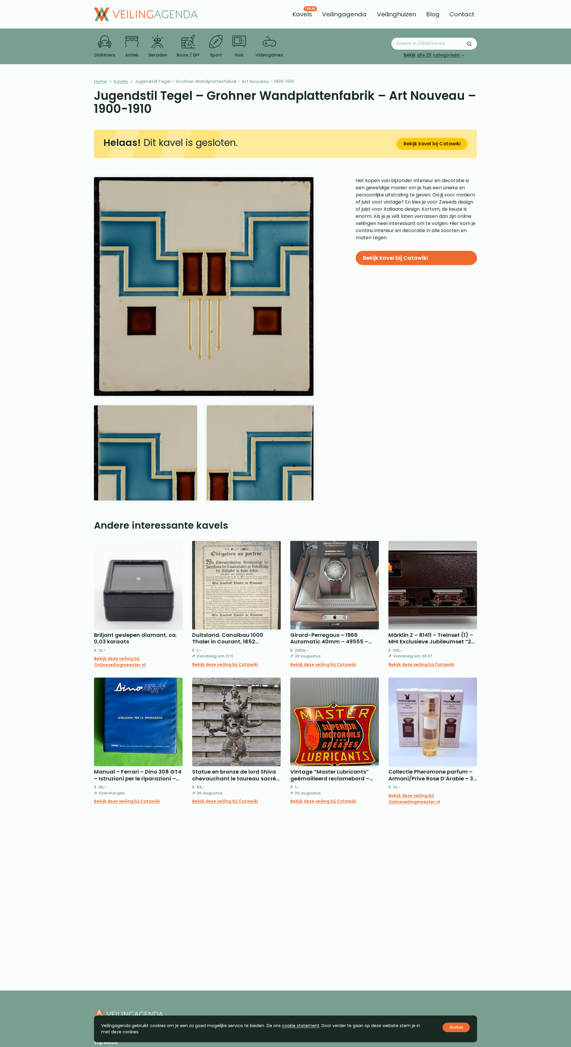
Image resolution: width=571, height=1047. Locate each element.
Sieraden (157, 55)
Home (100, 81)
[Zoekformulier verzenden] (469, 44)
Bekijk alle (432, 55)
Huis (239, 55)
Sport (216, 55)
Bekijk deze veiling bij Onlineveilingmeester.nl (120, 662)
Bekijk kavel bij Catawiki (432, 143)
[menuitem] (302, 14)
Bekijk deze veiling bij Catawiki (225, 664)
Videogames (269, 55)
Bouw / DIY (188, 55)
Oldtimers (104, 55)
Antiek (132, 55)
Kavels (121, 81)
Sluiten (456, 1027)
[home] (146, 14)
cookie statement (300, 1026)
